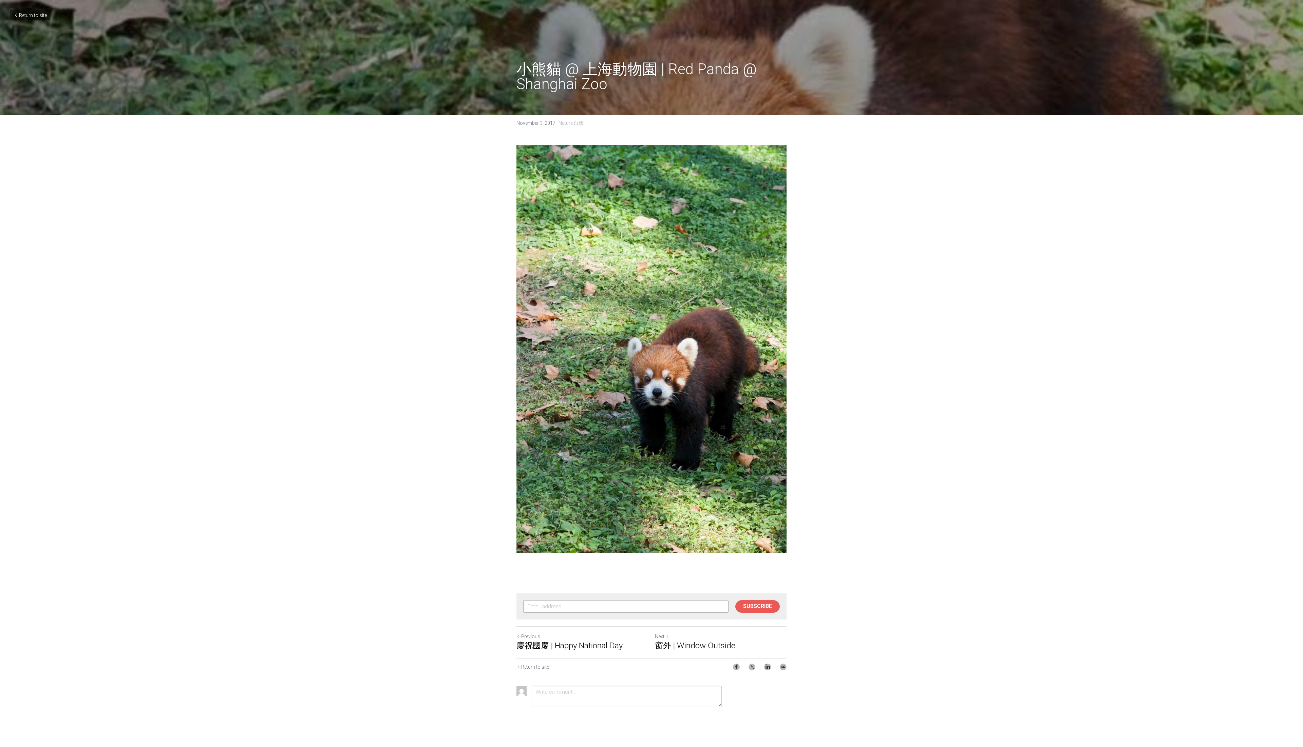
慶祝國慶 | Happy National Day (569, 645)
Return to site (33, 15)
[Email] (783, 667)
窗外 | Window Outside (695, 645)
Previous (530, 636)
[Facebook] (736, 667)
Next (659, 636)
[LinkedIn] (767, 667)
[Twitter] (752, 667)
